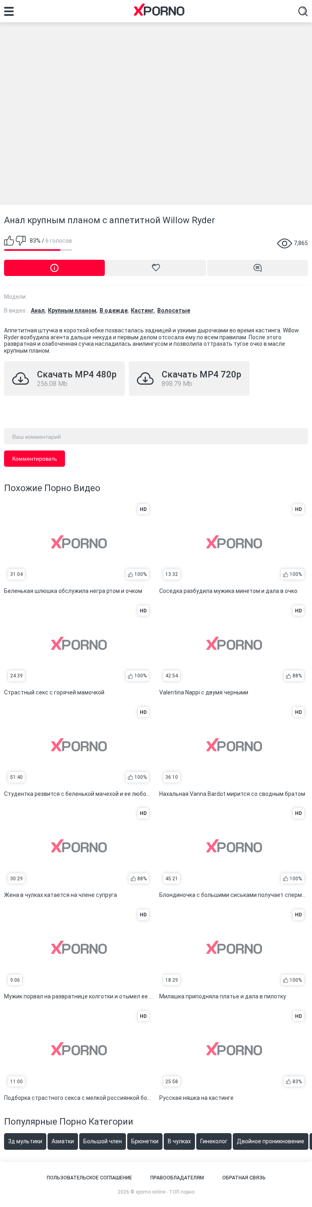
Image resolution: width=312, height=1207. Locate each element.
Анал (38, 310)
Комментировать (34, 458)
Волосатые (173, 310)
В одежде (114, 310)
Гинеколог (214, 1141)
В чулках (179, 1141)
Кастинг (142, 310)
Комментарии (257, 268)
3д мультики (25, 1141)
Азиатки (63, 1141)
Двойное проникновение (270, 1141)
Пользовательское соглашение (89, 1178)
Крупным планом (72, 310)
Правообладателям (177, 1178)
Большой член (102, 1141)
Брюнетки (144, 1141)
